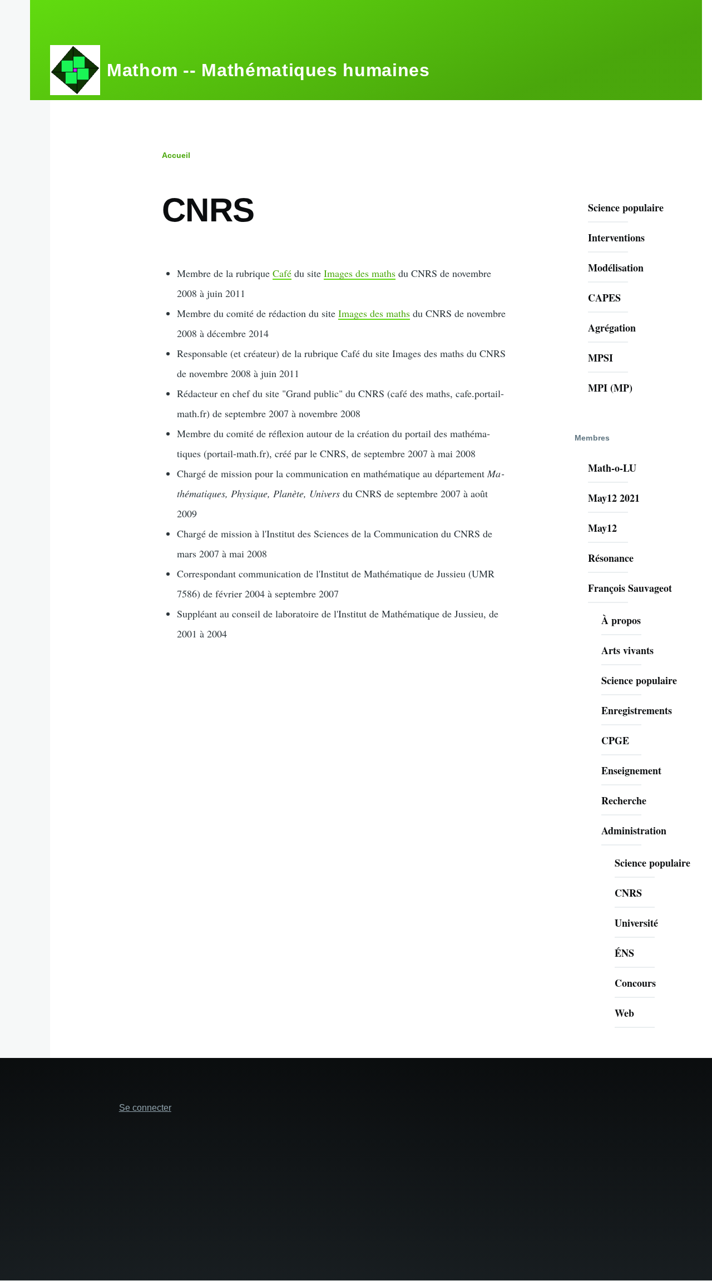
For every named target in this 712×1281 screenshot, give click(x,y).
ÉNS (624, 953)
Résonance (611, 558)
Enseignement (631, 770)
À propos (621, 620)
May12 (602, 528)
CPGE (615, 740)
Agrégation (612, 327)
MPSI (600, 357)
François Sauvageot (630, 588)
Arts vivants (627, 650)
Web (624, 1013)
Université (636, 923)
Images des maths (359, 273)
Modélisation (616, 267)
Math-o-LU (612, 468)
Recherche (623, 800)
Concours (635, 983)
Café (282, 273)
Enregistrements (636, 710)
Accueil (176, 155)
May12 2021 (614, 498)
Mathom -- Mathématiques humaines (268, 70)
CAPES (604, 297)
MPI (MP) (610, 387)
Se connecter (145, 1107)
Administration (633, 830)
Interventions (616, 237)
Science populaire (626, 207)
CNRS (628, 893)
